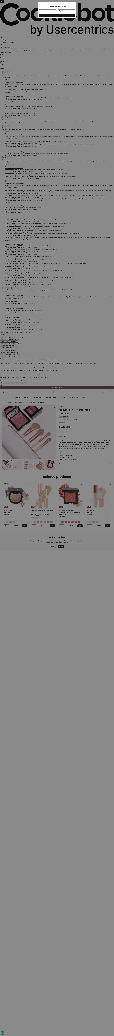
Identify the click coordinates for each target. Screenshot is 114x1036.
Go (57, 15)
